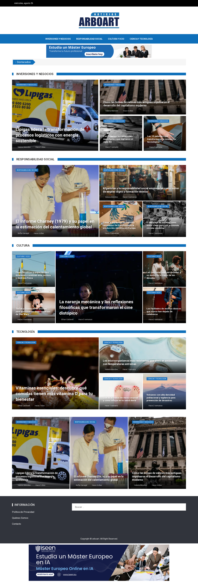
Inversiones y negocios (26, 85)
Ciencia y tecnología (26, 342)
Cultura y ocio (23, 256)
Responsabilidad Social (27, 170)
